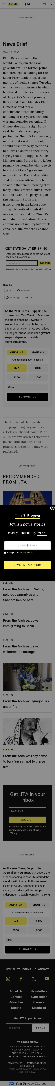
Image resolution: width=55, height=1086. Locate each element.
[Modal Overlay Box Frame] (27, 543)
